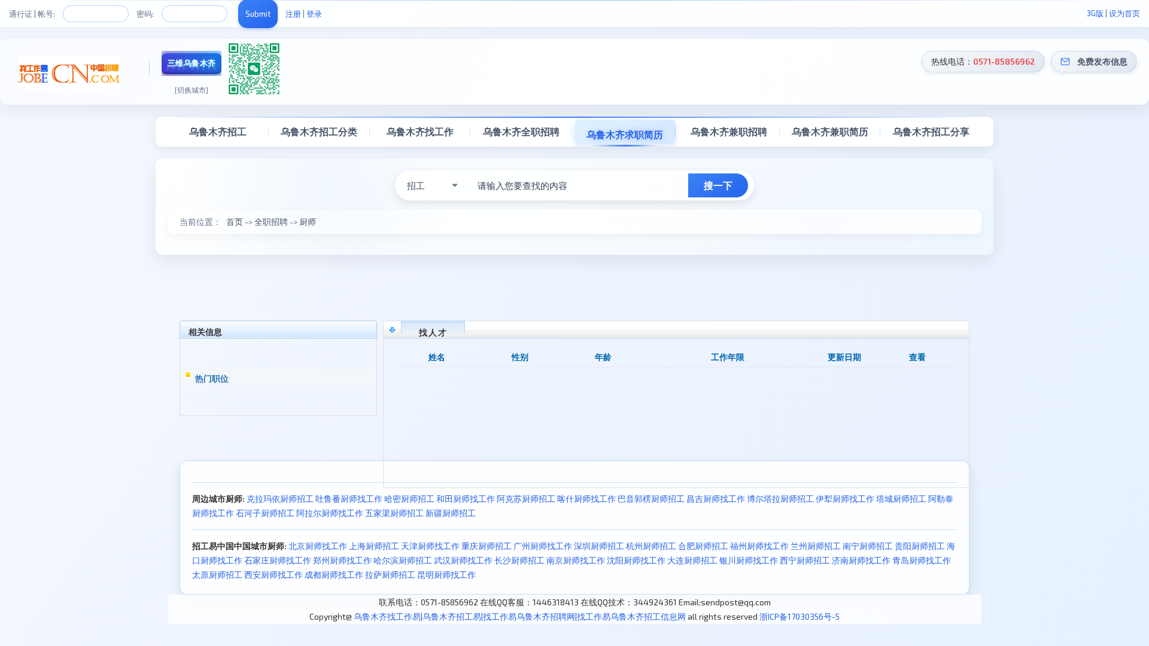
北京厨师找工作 (317, 546)
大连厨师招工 (692, 560)
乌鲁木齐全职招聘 (521, 131)
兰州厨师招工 (816, 546)
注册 (293, 14)
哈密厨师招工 (409, 498)
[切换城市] (191, 90)
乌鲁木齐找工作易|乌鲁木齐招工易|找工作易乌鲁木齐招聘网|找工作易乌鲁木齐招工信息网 (520, 616)
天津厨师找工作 (430, 546)
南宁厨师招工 (868, 546)
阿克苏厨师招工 (526, 498)
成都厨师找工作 (334, 574)
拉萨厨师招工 (390, 574)
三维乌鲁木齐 (192, 63)
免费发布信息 (1102, 61)
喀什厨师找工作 (586, 498)
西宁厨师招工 (805, 560)
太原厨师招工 (217, 574)
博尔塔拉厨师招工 (780, 498)
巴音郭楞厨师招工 (651, 498)
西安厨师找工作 (273, 574)
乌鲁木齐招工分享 (931, 131)
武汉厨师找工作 (463, 560)
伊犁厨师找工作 (845, 498)
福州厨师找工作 (759, 546)
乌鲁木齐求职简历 (624, 134)
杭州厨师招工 (651, 546)
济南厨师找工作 (861, 560)
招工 (416, 185)
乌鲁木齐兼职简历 (830, 131)
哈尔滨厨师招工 (402, 560)
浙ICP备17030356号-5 (799, 616)
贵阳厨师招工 (920, 546)
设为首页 (1124, 13)
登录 (314, 14)
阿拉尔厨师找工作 (329, 513)
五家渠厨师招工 (394, 513)
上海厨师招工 (374, 546)
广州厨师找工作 (542, 546)
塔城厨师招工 (901, 498)
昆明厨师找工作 (446, 574)
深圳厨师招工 (599, 546)
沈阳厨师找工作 (636, 560)
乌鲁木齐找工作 (420, 131)
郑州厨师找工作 (342, 560)
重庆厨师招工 (486, 546)
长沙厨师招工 (519, 560)
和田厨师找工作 (465, 498)
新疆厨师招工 (450, 513)
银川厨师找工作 (748, 560)
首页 (234, 222)
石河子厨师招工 (265, 513)
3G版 (1095, 13)
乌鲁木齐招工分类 (319, 131)
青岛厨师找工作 (921, 560)
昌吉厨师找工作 (715, 498)
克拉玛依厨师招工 (280, 498)
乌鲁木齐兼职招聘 (729, 131)
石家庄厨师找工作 (277, 560)
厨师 (307, 222)
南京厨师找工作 (575, 560)
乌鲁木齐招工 (218, 131)
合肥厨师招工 (703, 546)
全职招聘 (271, 222)
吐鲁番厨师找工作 (348, 498)
